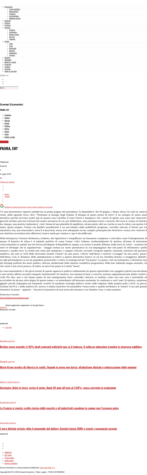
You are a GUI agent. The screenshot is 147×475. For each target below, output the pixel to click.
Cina (11, 46)
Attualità (8, 60)
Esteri (7, 41)
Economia (8, 7)
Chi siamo (8, 455)
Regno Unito (14, 35)
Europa (7, 28)
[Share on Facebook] (76, 186)
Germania (13, 32)
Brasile (12, 51)
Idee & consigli (11, 71)
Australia (12, 48)
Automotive (13, 12)
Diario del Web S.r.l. (47, 468)
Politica (8, 25)
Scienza (8, 64)
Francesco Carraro (7, 182)
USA (11, 44)
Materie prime (14, 18)
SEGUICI (3, 307)
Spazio (7, 58)
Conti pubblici (14, 9)
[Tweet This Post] (76, 188)
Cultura (7, 67)
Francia (12, 30)
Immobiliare (14, 16)
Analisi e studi (10, 62)
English (7, 69)
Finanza (12, 14)
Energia (8, 21)
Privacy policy (9, 458)
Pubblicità (8, 452)
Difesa (7, 23)
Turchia (12, 55)
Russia (12, 37)
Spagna (12, 39)
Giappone (13, 53)
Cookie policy (9, 460)
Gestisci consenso (11, 463)
